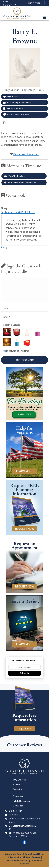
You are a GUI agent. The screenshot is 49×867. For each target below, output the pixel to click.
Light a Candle (12, 96)
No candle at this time (17, 350)
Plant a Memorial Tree (18, 114)
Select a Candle (11, 324)
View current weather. (26, 154)
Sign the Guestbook (15, 108)
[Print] (4, 123)
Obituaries (18, 805)
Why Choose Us (20, 779)
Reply (4, 247)
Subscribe (24, 673)
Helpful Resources (21, 800)
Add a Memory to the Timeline (19, 102)
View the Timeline (16, 176)
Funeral (16, 784)
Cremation (18, 789)
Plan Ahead (18, 796)
